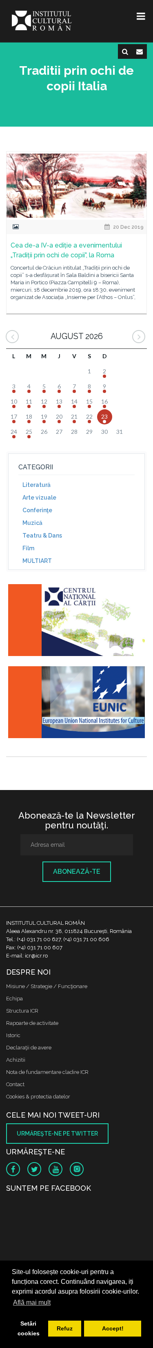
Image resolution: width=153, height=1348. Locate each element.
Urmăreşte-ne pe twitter (57, 1133)
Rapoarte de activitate (32, 1023)
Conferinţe (37, 510)
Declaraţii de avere (28, 1047)
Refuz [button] (65, 1328)
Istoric (13, 1035)
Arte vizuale (39, 497)
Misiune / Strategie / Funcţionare (46, 986)
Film (28, 548)
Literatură (36, 485)
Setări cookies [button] (29, 1328)
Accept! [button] (113, 1328)
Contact (15, 1084)
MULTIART (37, 561)
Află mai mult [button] (32, 1302)
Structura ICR (22, 1011)
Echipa (14, 998)
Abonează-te (76, 871)
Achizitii (15, 1060)
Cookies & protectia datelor (38, 1097)
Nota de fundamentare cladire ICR (47, 1072)
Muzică (32, 523)
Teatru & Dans (42, 535)
